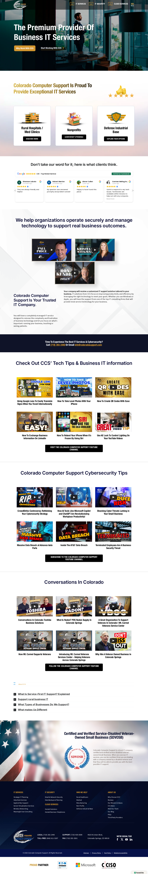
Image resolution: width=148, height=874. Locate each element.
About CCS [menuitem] (22, 684)
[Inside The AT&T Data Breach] (74, 532)
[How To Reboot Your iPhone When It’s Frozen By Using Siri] (74, 422)
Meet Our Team (113, 809)
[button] (132, 190)
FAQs (109, 814)
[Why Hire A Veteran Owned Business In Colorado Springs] (113, 641)
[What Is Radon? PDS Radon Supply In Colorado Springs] (74, 606)
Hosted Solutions (51, 809)
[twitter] (122, 839)
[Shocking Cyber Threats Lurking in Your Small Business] (113, 497)
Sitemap (86, 853)
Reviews (111, 800)
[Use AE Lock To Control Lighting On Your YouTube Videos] (113, 422)
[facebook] (117, 839)
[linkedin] (131, 839)
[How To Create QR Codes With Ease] (113, 387)
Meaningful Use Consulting (23, 812)
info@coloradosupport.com (88, 344)
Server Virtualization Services (24, 806)
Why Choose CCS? (114, 797)
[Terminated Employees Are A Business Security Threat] (113, 532)
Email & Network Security (54, 797)
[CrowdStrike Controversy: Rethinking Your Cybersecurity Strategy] (35, 497)
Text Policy (107, 853)
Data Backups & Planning (53, 800)
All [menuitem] (14, 684)
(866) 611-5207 (52, 838)
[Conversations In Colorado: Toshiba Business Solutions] (35, 606)
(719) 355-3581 (71, 838)
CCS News (111, 806)
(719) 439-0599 (76, 835)
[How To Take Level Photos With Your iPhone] (74, 387)
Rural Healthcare (82, 797)
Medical (79, 800)
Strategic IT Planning (21, 797)
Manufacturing (81, 803)
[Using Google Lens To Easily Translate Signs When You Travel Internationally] (35, 387)
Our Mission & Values (115, 803)
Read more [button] (81, 199)
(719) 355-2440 (57, 344)
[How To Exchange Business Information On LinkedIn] (35, 422)
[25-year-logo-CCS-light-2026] (20, 1)
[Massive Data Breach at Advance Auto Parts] (35, 532)
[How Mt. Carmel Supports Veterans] (35, 641)
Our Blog (111, 812)
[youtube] (126, 839)
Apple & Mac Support (21, 803)
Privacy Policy (96, 853)
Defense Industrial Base (84, 809)
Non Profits (80, 806)
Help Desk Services (20, 800)
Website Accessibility (120, 853)
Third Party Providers (115, 817)
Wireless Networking (21, 809)
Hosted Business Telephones (55, 812)
